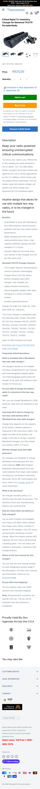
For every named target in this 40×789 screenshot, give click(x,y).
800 (29, 740)
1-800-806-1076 (27, 5)
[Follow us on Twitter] (8, 756)
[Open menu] (3, 10)
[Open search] (27, 13)
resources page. (9, 577)
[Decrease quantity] (14, 79)
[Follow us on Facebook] (3, 756)
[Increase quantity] (26, 79)
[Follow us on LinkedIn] (16, 756)
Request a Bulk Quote (20, 129)
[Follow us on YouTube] (12, 756)
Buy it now (20, 105)
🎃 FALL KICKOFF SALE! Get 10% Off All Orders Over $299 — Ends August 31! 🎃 (20, 2)
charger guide (24, 482)
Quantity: (6, 79)
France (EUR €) (9, 718)
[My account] (31, 13)
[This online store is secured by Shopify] (8, 699)
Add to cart (20, 97)
